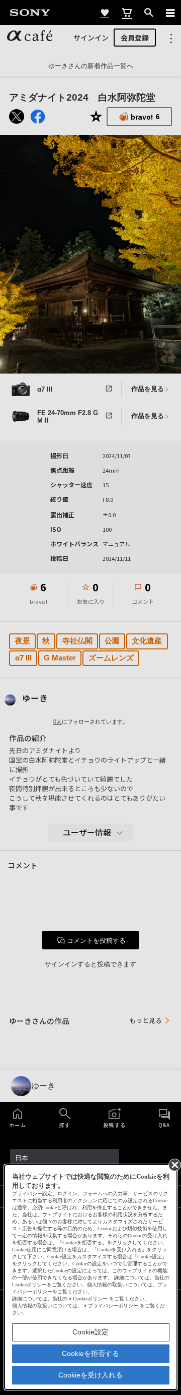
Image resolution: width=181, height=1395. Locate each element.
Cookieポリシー (90, 1298)
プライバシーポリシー (113, 1305)
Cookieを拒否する (90, 1353)
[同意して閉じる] (173, 1164)
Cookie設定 (90, 1332)
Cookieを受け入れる (90, 1375)
